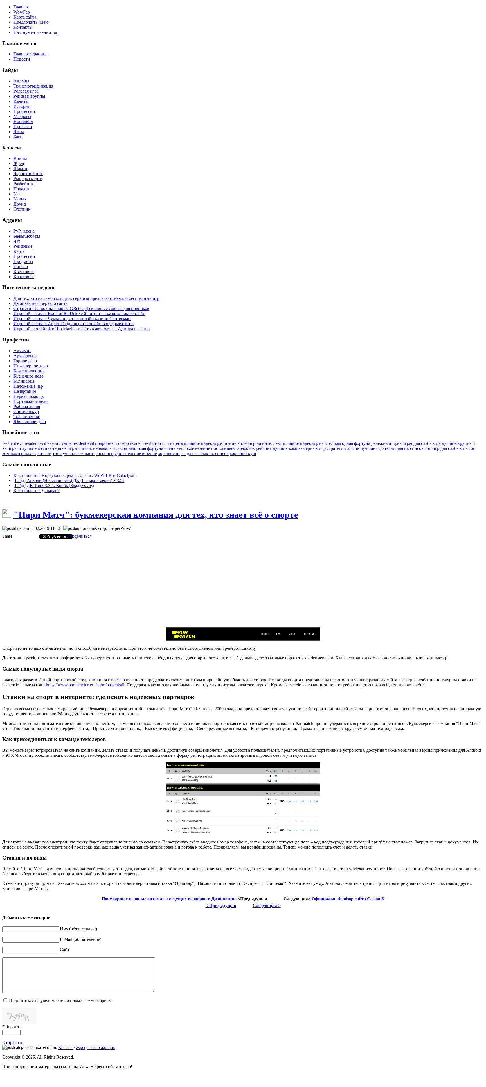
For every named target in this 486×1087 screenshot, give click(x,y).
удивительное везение (135, 453)
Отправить (12, 1042)
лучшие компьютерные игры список (57, 448)
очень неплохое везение (187, 448)
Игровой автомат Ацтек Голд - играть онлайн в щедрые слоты (74, 323)
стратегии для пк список (400, 448)
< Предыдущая (221, 905)
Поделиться (80, 536)
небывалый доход (110, 448)
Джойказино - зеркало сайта (41, 303)
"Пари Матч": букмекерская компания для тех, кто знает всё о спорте (156, 515)
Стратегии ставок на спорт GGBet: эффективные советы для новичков (81, 308)
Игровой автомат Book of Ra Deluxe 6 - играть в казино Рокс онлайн (79, 313)
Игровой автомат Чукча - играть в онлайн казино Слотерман (72, 318)
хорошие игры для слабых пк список (193, 453)
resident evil (13, 443)
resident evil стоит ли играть (156, 443)
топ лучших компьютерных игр (83, 453)
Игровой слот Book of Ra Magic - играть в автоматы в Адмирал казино (82, 328)
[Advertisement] (243, 583)
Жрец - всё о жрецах (95, 1047)
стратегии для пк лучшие (351, 448)
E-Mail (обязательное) (80, 939)
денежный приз (386, 443)
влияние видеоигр (201, 443)
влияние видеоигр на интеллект (251, 443)
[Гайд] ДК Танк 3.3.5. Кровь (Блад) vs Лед (54, 485)
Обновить (11, 1026)
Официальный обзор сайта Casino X (347, 898)
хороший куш (243, 453)
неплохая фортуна (145, 448)
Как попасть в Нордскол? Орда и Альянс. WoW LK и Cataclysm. (75, 475)
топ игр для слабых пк (446, 448)
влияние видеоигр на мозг (308, 443)
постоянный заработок (233, 448)
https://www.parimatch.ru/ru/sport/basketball (85, 684)
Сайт (64, 949)
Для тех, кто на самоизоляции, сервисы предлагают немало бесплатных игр (86, 298)
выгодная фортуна (352, 443)
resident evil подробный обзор (101, 443)
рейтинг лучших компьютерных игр (291, 448)
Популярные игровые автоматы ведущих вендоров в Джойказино (170, 898)
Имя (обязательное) (78, 929)
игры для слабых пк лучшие (429, 443)
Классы (65, 1047)
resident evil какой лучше (48, 443)
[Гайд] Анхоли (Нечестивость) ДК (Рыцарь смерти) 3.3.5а (69, 480)
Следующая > (267, 905)
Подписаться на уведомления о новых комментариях (60, 1000)
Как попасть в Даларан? (37, 490)
